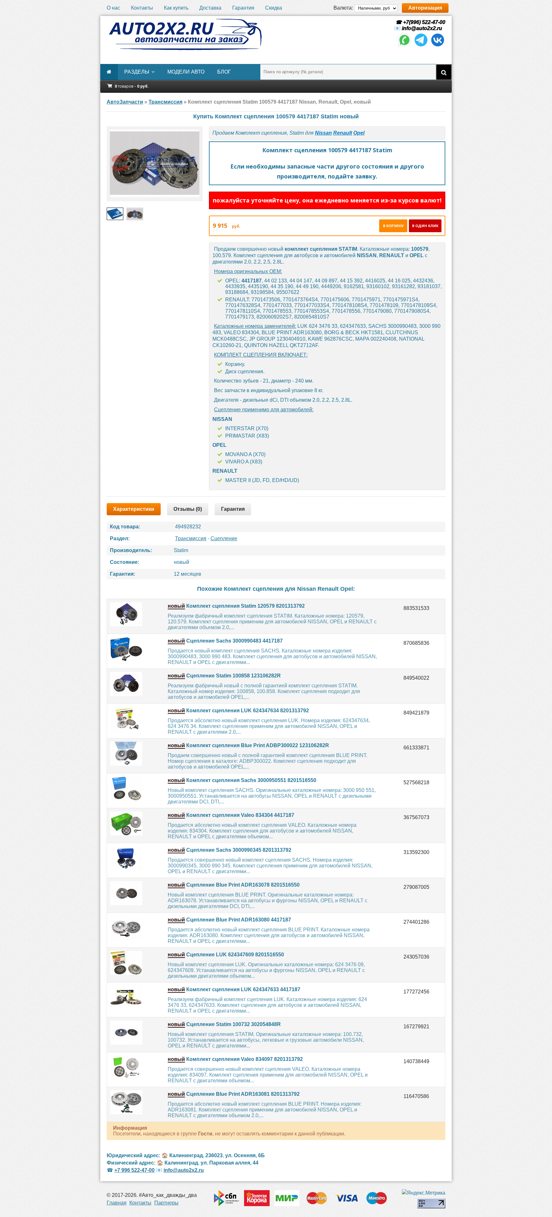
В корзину (393, 225)
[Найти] (444, 72)
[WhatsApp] (404, 46)
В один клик (425, 225)
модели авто (185, 72)
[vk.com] (437, 46)
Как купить (176, 8)
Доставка (210, 8)
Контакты (142, 8)
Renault (342, 133)
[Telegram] (421, 46)
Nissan (323, 133)
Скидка (273, 8)
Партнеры (166, 1202)
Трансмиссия (190, 538)
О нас (113, 8)
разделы (136, 72)
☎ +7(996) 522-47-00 (419, 22)
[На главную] (185, 34)
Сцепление (224, 538)
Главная (116, 1202)
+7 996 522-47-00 (134, 1170)
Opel (358, 133)
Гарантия (243, 8)
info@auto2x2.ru (422, 28)
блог (224, 72)
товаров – (132, 86)
